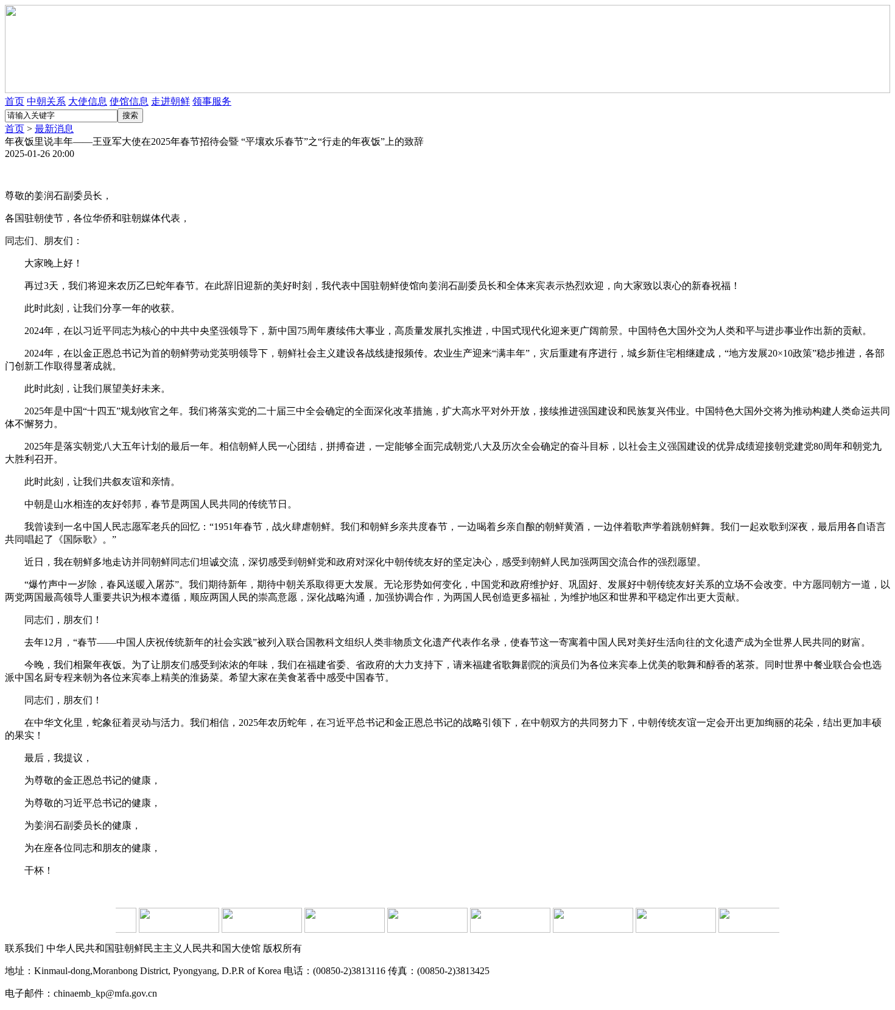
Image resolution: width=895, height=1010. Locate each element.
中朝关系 (46, 101)
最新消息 (54, 129)
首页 (14, 101)
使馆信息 (129, 101)
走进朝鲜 (170, 101)
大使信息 (87, 101)
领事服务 (211, 101)
